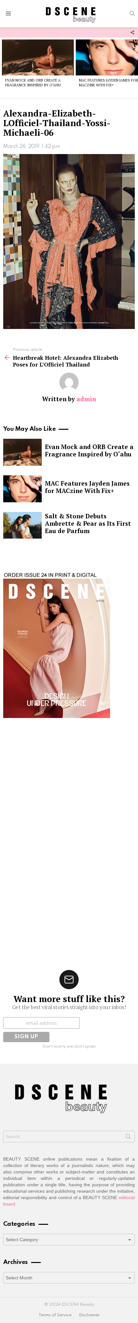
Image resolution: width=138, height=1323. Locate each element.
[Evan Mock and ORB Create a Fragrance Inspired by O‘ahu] (38, 57)
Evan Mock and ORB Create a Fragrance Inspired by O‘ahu (33, 82)
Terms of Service (55, 1315)
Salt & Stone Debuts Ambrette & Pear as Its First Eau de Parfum (88, 523)
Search (128, 1138)
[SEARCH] (132, 13)
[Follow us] (132, 32)
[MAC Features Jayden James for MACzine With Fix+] (22, 488)
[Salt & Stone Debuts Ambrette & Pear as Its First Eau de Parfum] (22, 525)
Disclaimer (89, 1315)
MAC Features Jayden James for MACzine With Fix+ (108, 82)
